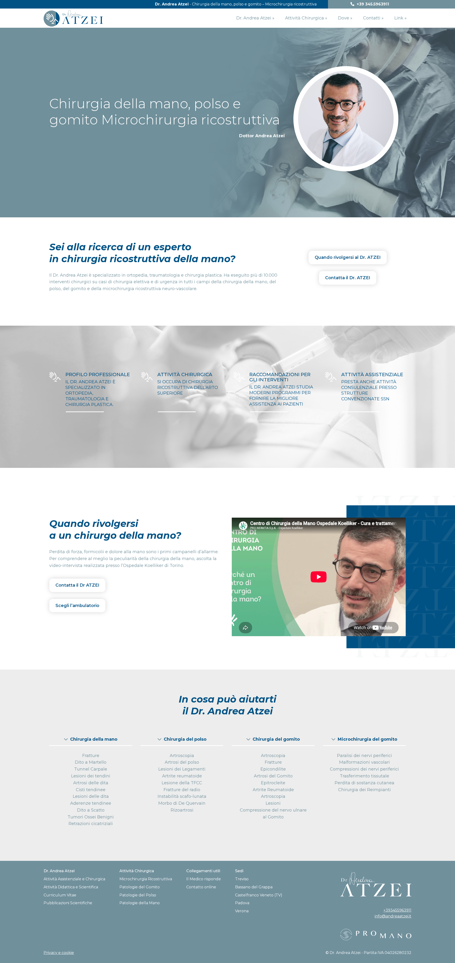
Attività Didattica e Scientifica (71, 887)
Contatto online (201, 887)
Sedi (239, 871)
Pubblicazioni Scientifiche (68, 903)
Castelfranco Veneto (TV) (258, 895)
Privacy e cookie (59, 952)
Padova (242, 903)
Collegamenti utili (203, 871)
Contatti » (373, 18)
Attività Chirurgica (136, 871)
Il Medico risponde (203, 879)
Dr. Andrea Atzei (59, 871)
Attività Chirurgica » (306, 18)
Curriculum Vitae (60, 895)
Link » (400, 18)
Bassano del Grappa (254, 887)
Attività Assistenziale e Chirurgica (74, 879)
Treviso (242, 879)
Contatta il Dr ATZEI (77, 585)
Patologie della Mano (139, 903)
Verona (242, 911)
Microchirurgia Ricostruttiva (145, 879)
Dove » (345, 18)
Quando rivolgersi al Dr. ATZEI (348, 257)
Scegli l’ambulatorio (77, 605)
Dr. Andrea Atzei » (255, 18)
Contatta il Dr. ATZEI (347, 277)
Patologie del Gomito (139, 887)
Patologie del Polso (137, 895)
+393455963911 (397, 910)
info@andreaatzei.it (393, 916)
